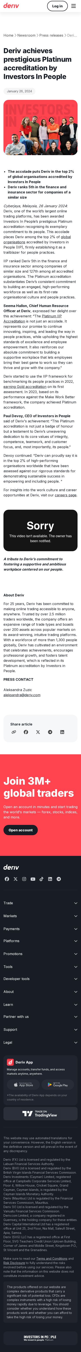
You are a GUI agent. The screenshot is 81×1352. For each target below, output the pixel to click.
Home (8, 35)
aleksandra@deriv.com (21, 695)
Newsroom (26, 35)
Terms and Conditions (51, 1258)
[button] (74, 6)
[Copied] (13, 731)
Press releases (51, 35)
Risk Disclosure (14, 1263)
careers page (65, 495)
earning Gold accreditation (24, 386)
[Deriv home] (11, 6)
